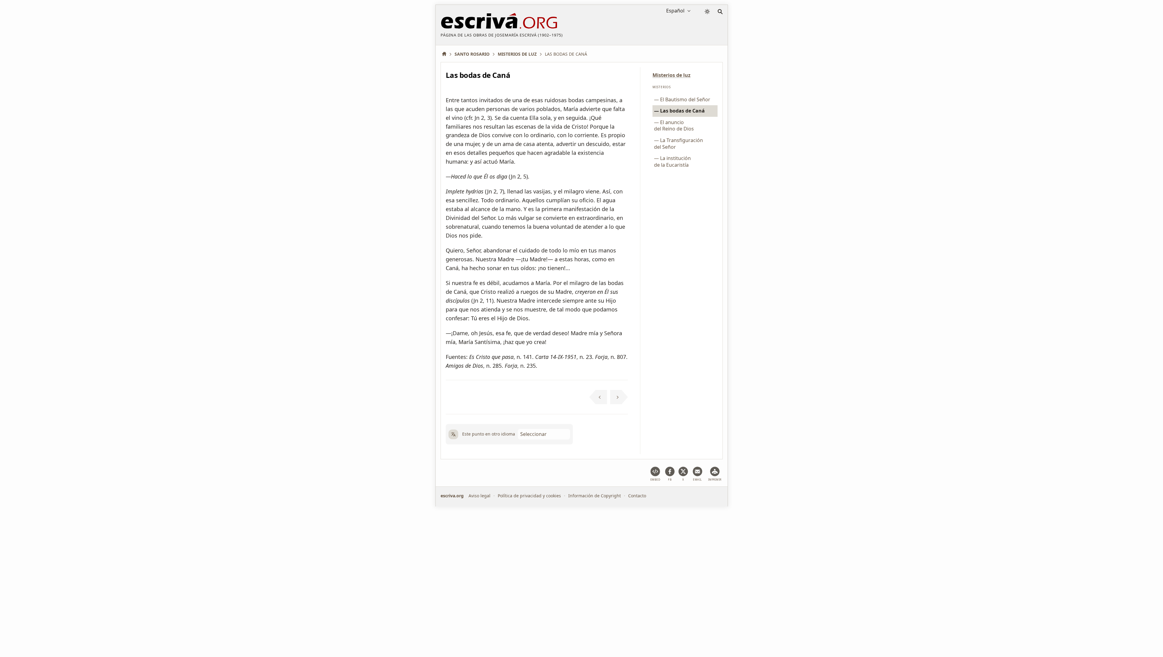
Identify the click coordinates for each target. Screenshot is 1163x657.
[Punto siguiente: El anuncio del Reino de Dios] (619, 397)
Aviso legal (479, 496)
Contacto (637, 496)
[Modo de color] (707, 11)
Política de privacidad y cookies (529, 496)
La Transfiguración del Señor (678, 143)
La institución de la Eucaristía (672, 161)
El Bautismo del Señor (685, 99)
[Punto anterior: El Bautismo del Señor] (598, 397)
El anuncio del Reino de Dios (674, 125)
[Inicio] (446, 54)
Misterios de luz (671, 75)
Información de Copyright (594, 496)
